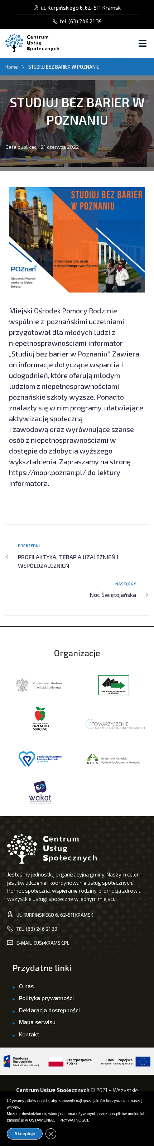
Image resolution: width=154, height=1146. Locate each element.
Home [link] (11, 67)
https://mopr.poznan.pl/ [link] (47, 472)
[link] (77, 21)
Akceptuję (24, 1133)
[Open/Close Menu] (142, 43)
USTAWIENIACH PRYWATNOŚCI (58, 1120)
